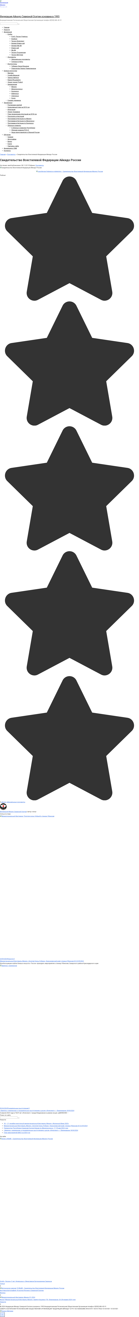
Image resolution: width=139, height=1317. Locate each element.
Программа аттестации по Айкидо (19, 119)
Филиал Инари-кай (18, 43)
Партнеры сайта (13, 146)
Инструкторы (12, 64)
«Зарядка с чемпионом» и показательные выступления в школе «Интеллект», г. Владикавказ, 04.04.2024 (37, 1111)
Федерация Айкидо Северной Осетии (13, 812)
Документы (12, 57)
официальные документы (16, 802)
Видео (10, 141)
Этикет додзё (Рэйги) (15, 82)
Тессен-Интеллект (17, 41)
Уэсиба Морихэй (13, 75)
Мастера (10, 73)
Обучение (7, 135)
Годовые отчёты (17, 62)
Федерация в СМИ (10, 148)
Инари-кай (15, 48)
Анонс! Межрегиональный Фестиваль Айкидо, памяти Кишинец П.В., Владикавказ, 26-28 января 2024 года (38, 1300)
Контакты (7, 151)
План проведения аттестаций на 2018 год (22, 114)
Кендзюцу (15, 91)
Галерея (10, 137)
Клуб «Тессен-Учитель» (19, 36)
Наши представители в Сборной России (25, 132)
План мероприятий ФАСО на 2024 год (17, 1133)
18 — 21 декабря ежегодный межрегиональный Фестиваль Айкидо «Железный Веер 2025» (36, 1123)
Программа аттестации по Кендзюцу (21, 123)
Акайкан (14, 39)
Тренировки (8, 103)
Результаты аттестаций (16, 116)
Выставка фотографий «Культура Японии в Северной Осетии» (22, 1290)
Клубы (10, 34)
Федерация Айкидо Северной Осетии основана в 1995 (29, 16)
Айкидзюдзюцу (17, 89)
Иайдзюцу (15, 94)
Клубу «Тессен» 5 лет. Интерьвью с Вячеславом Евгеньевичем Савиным (26, 1281)
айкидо (3, 802)
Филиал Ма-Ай (16, 46)
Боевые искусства (10, 71)
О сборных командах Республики (23, 128)
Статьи (2, 1284)
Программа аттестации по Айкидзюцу (21, 121)
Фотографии (12, 139)
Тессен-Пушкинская (18, 52)
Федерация (8, 32)
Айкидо (14, 87)
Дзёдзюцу (15, 96)
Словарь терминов (14, 100)
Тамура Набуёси (13, 78)
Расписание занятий (15, 105)
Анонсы (2, 1293)
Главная (6, 27)
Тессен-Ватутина (17, 55)
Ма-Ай (13, 50)
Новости (7, 30)
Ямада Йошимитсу (14, 80)
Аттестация (11, 109)
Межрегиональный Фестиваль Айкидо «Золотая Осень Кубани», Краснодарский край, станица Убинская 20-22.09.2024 (42, 961)
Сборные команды (14, 125)
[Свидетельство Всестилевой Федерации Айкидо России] (69, 171)
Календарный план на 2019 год (19, 107)
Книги (10, 144)
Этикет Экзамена (14, 112)
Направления (12, 84)
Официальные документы (20, 59)
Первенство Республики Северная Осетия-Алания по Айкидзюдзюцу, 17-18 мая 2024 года (36, 1128)
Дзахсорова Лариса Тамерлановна (23, 68)
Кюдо (13, 98)
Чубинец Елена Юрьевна (20, 66)
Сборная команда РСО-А (20, 130)
